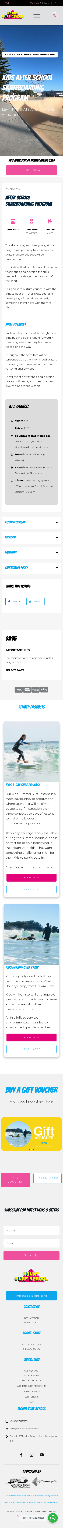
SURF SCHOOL (31, 1371)
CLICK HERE (49, 3)
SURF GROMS (31, 1396)
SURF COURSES (31, 1391)
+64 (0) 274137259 (18, 1421)
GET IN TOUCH (31, 1318)
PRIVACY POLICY (31, 1349)
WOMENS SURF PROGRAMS (31, 1386)
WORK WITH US (31, 1322)
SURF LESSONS (31, 1375)
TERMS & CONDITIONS (31, 1344)
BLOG (31, 1402)
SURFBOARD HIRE (31, 1380)
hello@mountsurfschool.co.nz (25, 1428)
